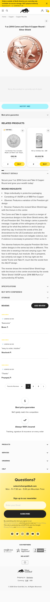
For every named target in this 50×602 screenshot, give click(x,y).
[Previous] (4, 52)
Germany (30, 577)
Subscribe (25, 514)
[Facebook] (12, 534)
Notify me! (25, 106)
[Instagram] (22, 534)
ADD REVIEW (39, 306)
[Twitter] (17, 534)
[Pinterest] (38, 534)
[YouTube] (33, 534)
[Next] (46, 52)
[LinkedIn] (28, 534)
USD (30, 581)
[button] (25, 115)
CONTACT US (18, 6)
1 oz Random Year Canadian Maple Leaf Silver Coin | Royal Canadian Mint (14, 152)
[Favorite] (46, 21)
